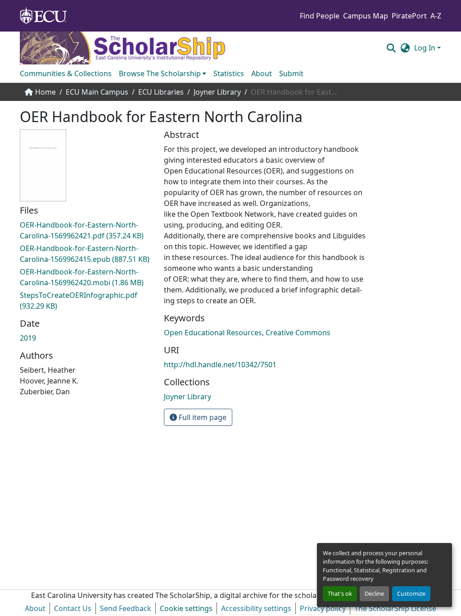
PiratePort (409, 16)
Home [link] (45, 92)
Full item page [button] (201, 417)
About (35, 608)
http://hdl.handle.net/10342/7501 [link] (220, 365)
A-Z (435, 16)
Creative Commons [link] (298, 333)
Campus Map (365, 16)
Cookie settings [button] (186, 608)
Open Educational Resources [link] (213, 333)
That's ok (340, 593)
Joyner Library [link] (217, 92)
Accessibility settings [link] (256, 608)
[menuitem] (162, 73)
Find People (319, 16)
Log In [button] (425, 48)
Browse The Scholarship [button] (160, 73)
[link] (86, 230)
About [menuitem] (261, 73)
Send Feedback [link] (125, 608)
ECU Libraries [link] (161, 92)
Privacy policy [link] (323, 608)
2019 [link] (28, 338)
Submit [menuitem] (291, 73)
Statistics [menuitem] (228, 73)
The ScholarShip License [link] (395, 608)
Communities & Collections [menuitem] (66, 73)
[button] (391, 47)
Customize (411, 593)
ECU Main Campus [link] (97, 92)
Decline (374, 593)
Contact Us (72, 608)
